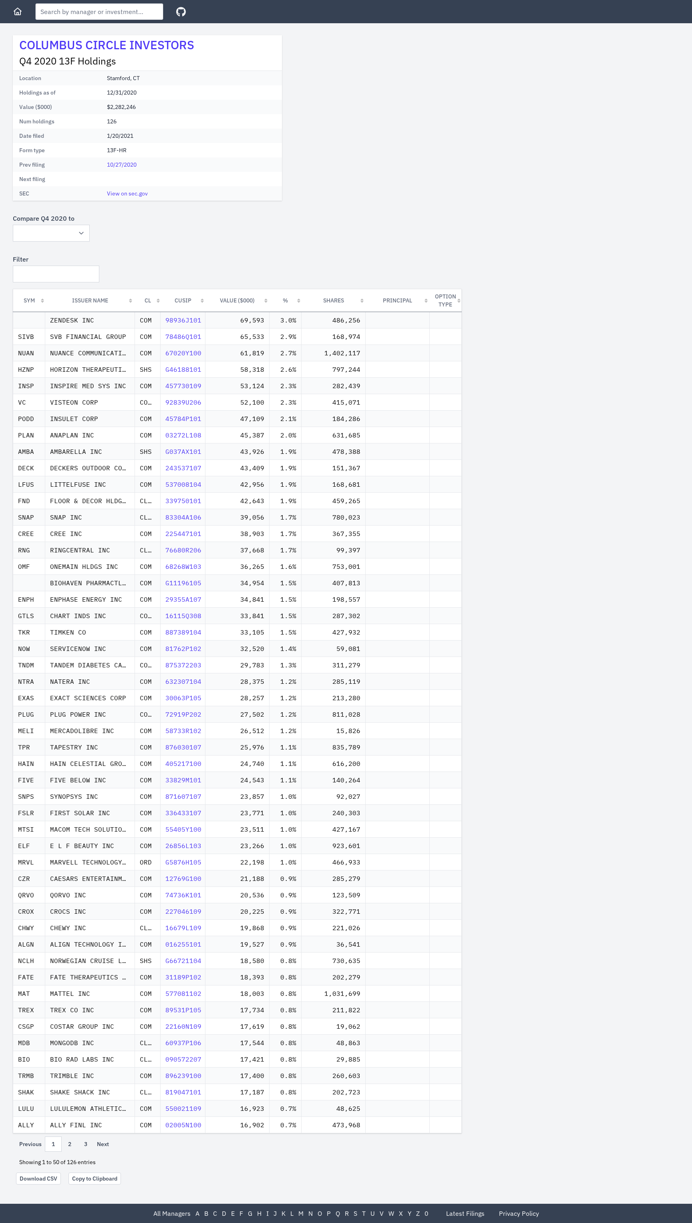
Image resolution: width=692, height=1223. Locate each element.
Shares (333, 300)
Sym (29, 300)
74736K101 (183, 895)
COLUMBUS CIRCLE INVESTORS (106, 44)
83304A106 (183, 517)
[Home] (17, 11)
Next (103, 1144)
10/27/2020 (122, 164)
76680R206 (183, 550)
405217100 (183, 764)
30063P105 (183, 698)
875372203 (183, 665)
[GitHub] (181, 12)
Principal (397, 300)
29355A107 (183, 599)
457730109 (183, 386)
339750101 (183, 501)
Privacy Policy (519, 1213)
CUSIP (183, 300)
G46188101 (183, 369)
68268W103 (183, 566)
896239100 (183, 1076)
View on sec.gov (127, 193)
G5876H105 (183, 862)
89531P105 (183, 1010)
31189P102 (183, 977)
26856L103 (183, 846)
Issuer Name (90, 300)
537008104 (183, 484)
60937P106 (183, 1043)
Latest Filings (465, 1213)
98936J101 (183, 320)
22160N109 (183, 1026)
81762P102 (183, 649)
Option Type (445, 300)
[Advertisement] (355, 91)
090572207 (183, 1059)
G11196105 (183, 583)
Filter (20, 259)
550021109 (183, 1108)
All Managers (172, 1213)
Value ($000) (237, 300)
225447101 (183, 534)
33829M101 (183, 780)
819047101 (183, 1092)
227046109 (183, 911)
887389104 (183, 632)
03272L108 (183, 435)
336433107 (183, 813)
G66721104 (183, 961)
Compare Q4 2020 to (43, 218)
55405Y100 (183, 829)
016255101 (183, 944)
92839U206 (183, 402)
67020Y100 (183, 353)
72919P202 (183, 714)
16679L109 (183, 928)
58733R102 (183, 731)
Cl (148, 300)
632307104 (183, 681)
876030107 (183, 747)
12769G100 (183, 878)
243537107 (183, 468)
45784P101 (183, 419)
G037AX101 (183, 451)
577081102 (183, 993)
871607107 (183, 796)
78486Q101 (183, 336)
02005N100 (183, 1125)
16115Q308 (183, 616)
